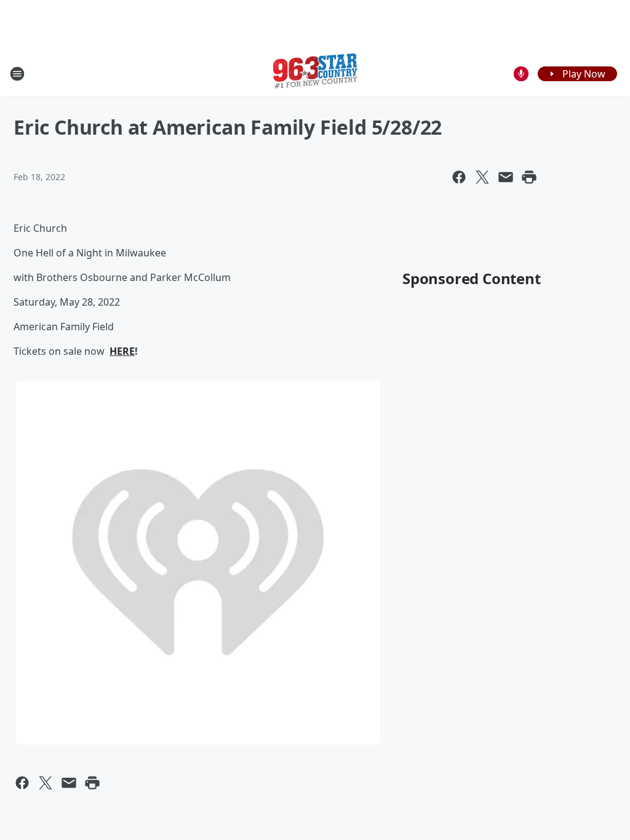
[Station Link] (315, 73)
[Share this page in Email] (505, 177)
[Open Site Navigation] (17, 73)
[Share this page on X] (482, 177)
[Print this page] (529, 177)
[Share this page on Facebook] (459, 177)
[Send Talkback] (521, 73)
